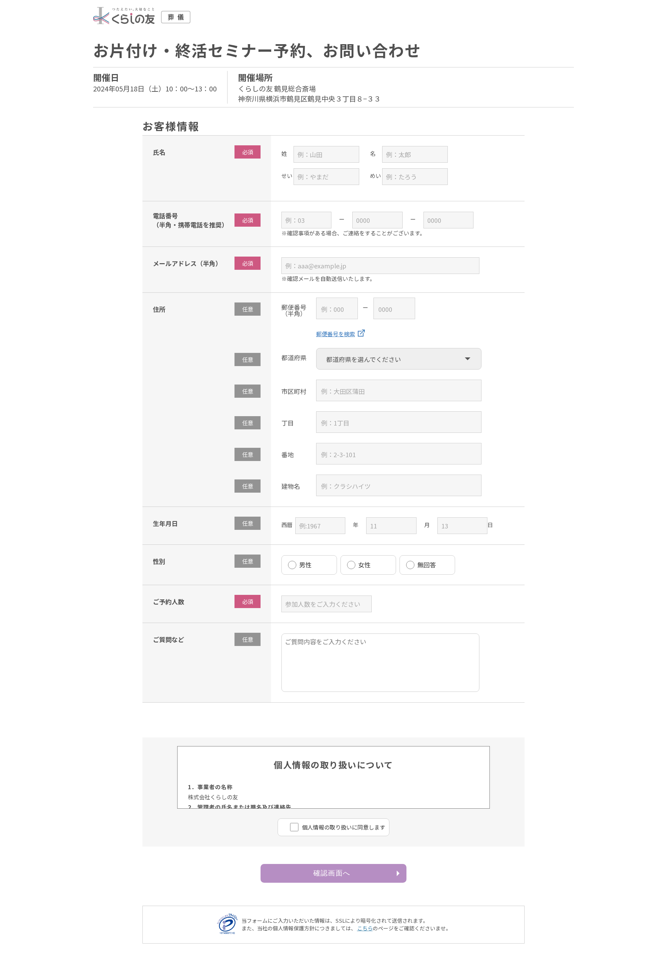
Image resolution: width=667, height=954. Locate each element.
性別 (159, 561)
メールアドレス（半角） (187, 263)
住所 (159, 309)
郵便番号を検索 (335, 334)
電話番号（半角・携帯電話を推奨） (190, 220)
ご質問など (168, 639)
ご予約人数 (168, 601)
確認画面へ (331, 873)
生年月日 (165, 523)
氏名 (159, 151)
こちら (365, 928)
